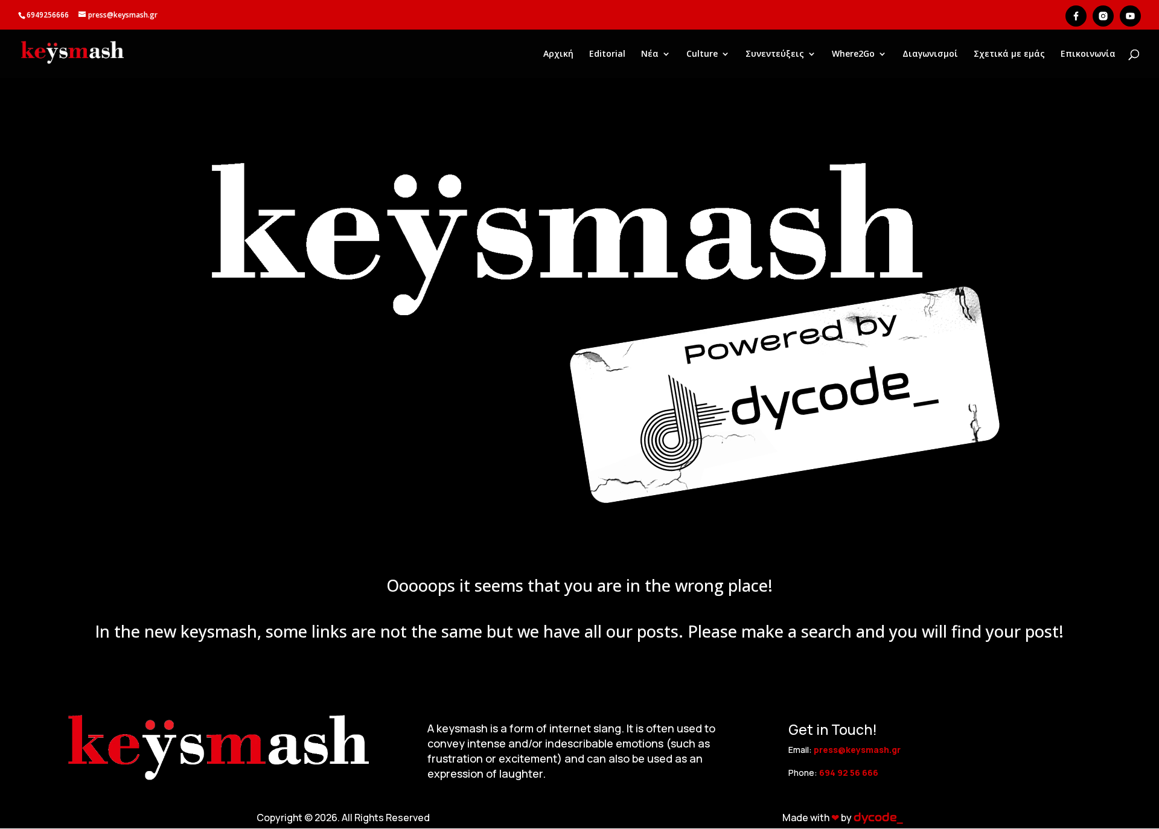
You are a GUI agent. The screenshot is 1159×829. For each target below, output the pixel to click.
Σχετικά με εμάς (1009, 54)
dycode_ (878, 817)
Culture (702, 54)
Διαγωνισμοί (930, 54)
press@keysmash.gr (857, 749)
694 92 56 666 (848, 772)
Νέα (650, 54)
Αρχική (558, 54)
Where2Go (853, 54)
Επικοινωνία (1088, 54)
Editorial (607, 54)
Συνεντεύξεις (775, 54)
